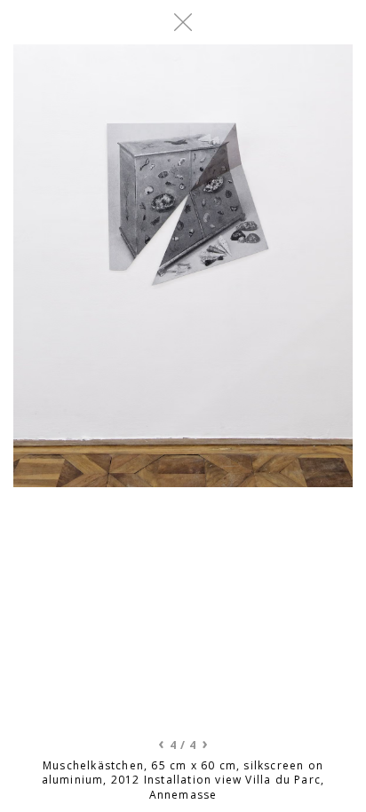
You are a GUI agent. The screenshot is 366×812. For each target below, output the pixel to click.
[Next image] (268, 384)
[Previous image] (98, 384)
